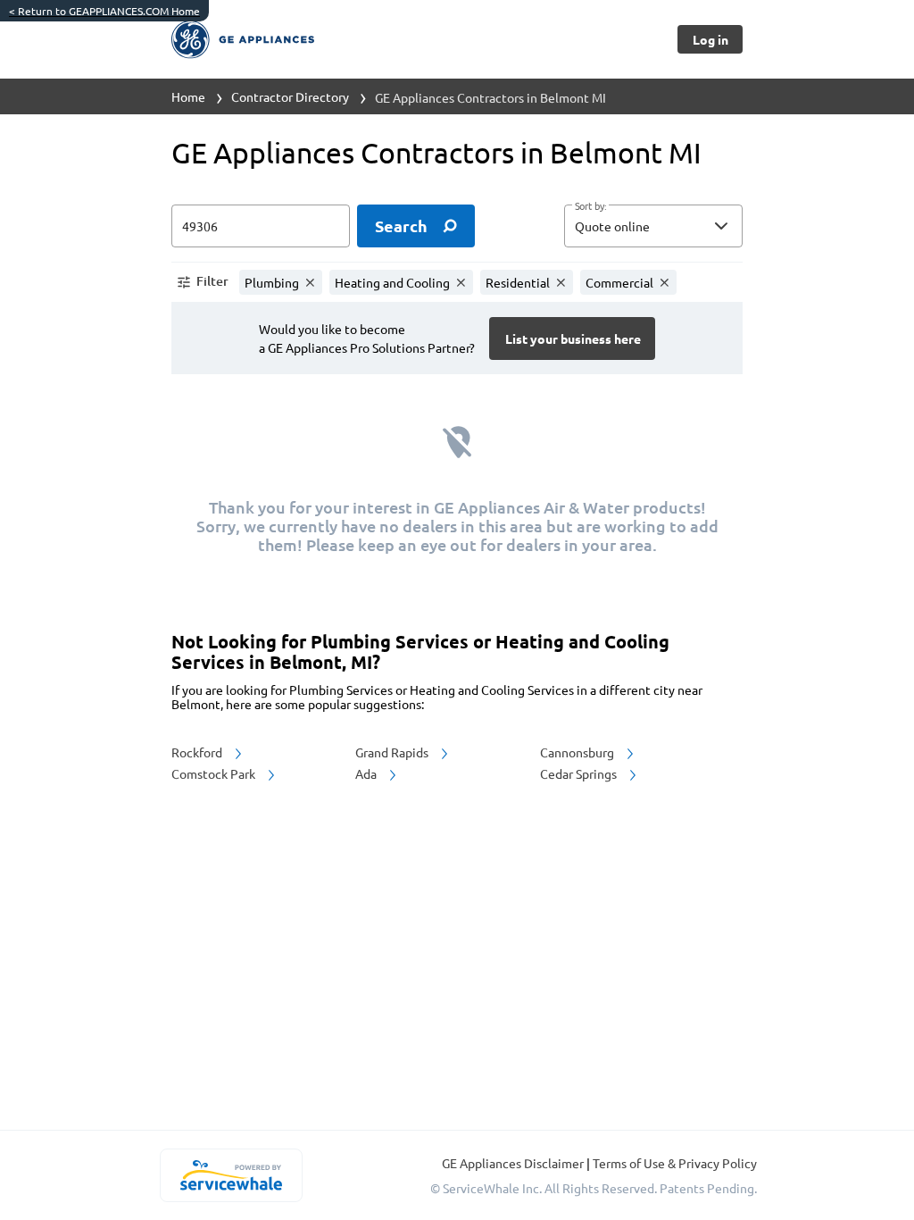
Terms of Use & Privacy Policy (675, 1163)
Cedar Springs (579, 773)
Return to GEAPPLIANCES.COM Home (104, 11)
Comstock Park (214, 773)
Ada (367, 773)
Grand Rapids (393, 752)
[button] (653, 226)
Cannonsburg (578, 752)
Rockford (198, 752)
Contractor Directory (290, 96)
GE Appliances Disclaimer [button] (514, 1163)
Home (188, 96)
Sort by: (590, 206)
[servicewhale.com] (230, 1175)
